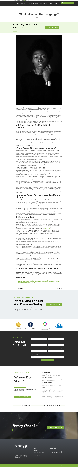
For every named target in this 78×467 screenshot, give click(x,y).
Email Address (34, 343)
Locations (19, 3)
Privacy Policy (61, 465)
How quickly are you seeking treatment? (38, 348)
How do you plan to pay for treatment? (55, 348)
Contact (50, 3)
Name (32, 337)
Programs (24, 3)
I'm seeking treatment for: (53, 343)
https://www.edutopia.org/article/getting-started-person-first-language (33, 280)
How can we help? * (35, 354)
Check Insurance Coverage (33, 3)
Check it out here (48, 228)
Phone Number (51, 337)
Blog (55, 3)
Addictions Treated (43, 3)
